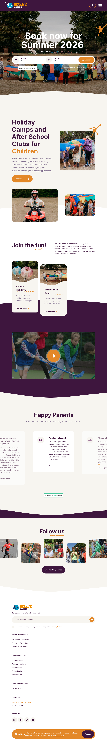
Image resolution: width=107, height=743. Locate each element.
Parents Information (20, 643)
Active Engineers (18, 671)
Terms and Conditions (20, 640)
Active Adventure (19, 664)
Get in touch (91, 67)
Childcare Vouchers (19, 647)
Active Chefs (17, 668)
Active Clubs (17, 675)
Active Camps (17, 660)
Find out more (58, 735)
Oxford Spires (17, 688)
